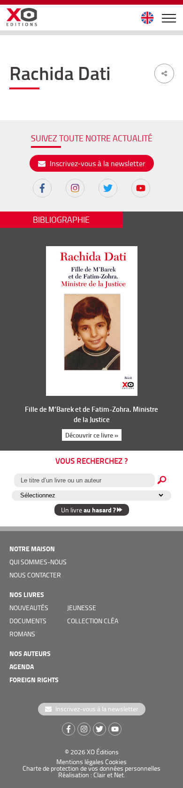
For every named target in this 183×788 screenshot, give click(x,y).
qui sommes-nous (38, 561)
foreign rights (34, 680)
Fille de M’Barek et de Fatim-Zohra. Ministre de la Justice (91, 414)
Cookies (116, 761)
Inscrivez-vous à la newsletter (96, 163)
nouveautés (28, 607)
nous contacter (35, 574)
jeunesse (81, 607)
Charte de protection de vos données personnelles (91, 768)
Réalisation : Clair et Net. (91, 774)
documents (27, 620)
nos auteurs (30, 653)
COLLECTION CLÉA (92, 620)
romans (22, 633)
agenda (21, 666)
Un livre (88, 510)
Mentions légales (80, 761)
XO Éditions (103, 751)
